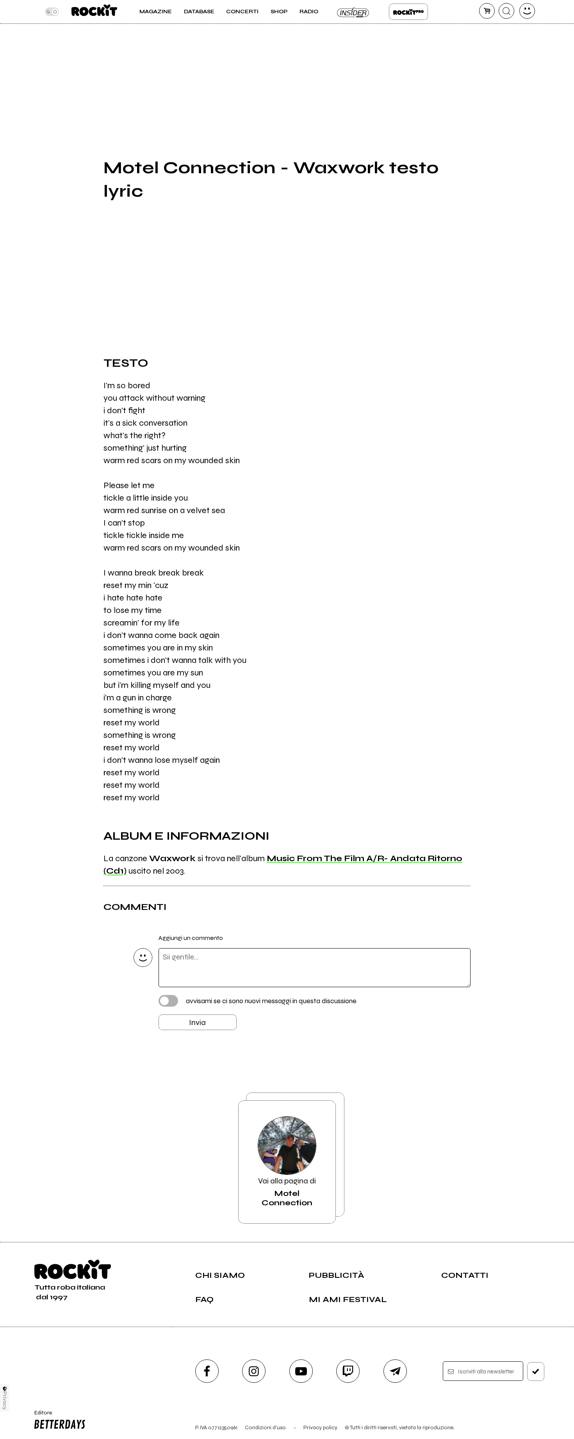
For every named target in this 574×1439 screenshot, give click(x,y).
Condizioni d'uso (265, 1427)
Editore (40, 1416)
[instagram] (254, 1371)
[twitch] (348, 1371)
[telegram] (395, 1371)
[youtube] (301, 1371)
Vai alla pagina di (287, 1192)
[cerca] (506, 11)
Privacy (5, 1400)
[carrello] (487, 11)
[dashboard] (527, 11)
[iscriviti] (535, 1371)
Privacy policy (320, 1427)
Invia (197, 1022)
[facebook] (207, 1371)
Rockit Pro (408, 12)
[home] (94, 11)
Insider (353, 12)
